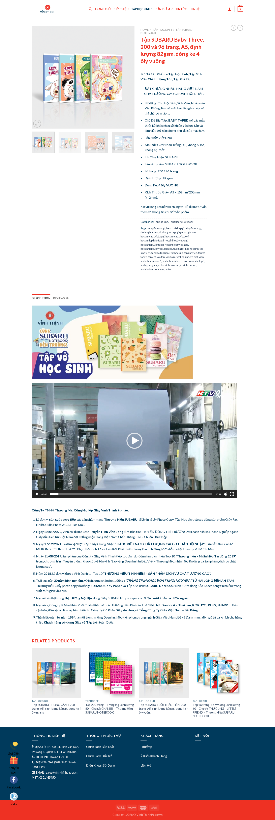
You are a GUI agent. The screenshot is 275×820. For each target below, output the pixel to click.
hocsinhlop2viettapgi (152, 244)
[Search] (90, 9)
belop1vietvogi (193, 228)
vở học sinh (183, 257)
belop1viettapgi (175, 228)
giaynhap (182, 232)
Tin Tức (181, 9)
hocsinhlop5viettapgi (176, 244)
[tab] (41, 298)
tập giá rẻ (178, 248)
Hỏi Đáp (146, 746)
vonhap (175, 265)
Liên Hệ (146, 765)
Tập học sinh (140, 9)
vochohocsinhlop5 (194, 261)
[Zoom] (37, 124)
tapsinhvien (190, 253)
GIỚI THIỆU (121, 9)
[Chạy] (37, 494)
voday (144, 265)
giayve (192, 232)
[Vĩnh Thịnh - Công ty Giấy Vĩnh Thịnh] (57, 9)
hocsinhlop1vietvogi (176, 240)
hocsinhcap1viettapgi (152, 236)
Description (41, 298)
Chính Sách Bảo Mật (100, 746)
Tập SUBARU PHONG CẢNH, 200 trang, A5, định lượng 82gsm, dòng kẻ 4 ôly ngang (56, 708)
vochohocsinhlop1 (172, 261)
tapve (144, 257)
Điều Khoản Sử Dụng (100, 765)
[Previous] (38, 77)
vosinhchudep (188, 265)
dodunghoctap (167, 232)
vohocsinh (164, 265)
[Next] (127, 77)
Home (145, 29)
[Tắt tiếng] (225, 494)
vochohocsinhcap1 (151, 261)
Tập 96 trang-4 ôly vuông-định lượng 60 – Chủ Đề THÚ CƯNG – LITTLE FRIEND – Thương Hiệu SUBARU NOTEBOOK (216, 710)
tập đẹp (168, 248)
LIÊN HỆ (194, 9)
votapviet (159, 269)
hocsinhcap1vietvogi (177, 236)
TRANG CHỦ (103, 9)
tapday (155, 253)
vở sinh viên (197, 257)
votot (168, 269)
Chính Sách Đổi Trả (99, 756)
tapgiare (165, 253)
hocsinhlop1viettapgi (152, 240)
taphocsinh (177, 253)
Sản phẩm (163, 9)
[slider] (131, 494)
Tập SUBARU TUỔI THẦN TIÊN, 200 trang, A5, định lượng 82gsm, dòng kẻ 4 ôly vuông (163, 708)
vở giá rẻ (171, 257)
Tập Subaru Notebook (181, 221)
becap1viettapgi (156, 228)
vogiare (153, 265)
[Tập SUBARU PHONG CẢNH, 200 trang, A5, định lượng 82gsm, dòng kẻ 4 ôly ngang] (57, 673)
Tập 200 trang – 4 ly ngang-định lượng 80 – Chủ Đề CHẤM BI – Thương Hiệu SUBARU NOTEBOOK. (109, 708)
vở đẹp (161, 257)
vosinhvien (147, 269)
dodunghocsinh (149, 232)
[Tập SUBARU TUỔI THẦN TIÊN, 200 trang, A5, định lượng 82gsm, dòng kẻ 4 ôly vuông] (164, 673)
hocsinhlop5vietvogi (152, 248)
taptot (201, 253)
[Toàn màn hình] (232, 494)
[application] (134, 440)
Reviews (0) (61, 298)
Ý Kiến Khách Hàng (154, 756)
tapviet (152, 257)
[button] (134, 441)
